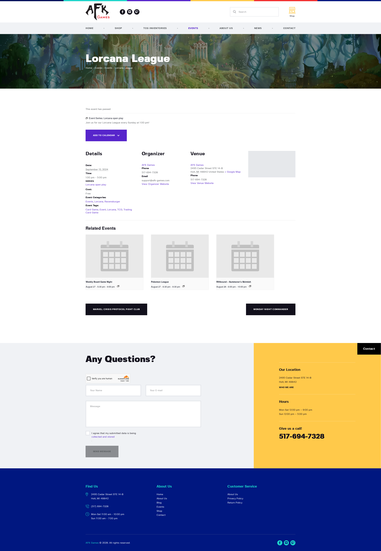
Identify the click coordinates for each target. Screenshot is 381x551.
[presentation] (114, 256)
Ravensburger (112, 201)
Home (89, 68)
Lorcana (98, 201)
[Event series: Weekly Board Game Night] (118, 286)
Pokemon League (160, 281)
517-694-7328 (301, 436)
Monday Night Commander (270, 309)
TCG (119, 209)
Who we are (286, 387)
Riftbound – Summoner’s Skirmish (233, 281)
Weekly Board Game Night (99, 281)
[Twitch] (292, 542)
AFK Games (148, 165)
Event (103, 209)
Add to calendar (104, 135)
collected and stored (103, 437)
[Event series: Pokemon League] (183, 286)
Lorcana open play (96, 184)
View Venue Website (202, 183)
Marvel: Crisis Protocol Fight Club (116, 309)
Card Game (92, 209)
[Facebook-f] (122, 12)
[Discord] (129, 12)
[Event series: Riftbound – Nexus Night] (250, 286)
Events (98, 68)
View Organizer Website (155, 184)
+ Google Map (233, 172)
